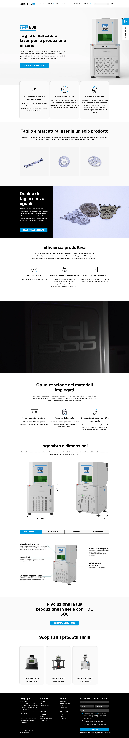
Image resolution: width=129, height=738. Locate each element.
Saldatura (63, 701)
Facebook (83, 733)
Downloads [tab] (98, 532)
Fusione (62, 705)
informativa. (86, 726)
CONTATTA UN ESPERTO (64, 623)
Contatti (87, 3)
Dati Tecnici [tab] (53, 532)
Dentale (62, 716)
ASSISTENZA (77, 3)
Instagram (92, 733)
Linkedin (100, 733)
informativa (95, 713)
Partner (42, 716)
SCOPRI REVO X (32, 678)
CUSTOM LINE (68, 3)
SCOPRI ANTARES (85, 678)
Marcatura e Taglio (65, 703)
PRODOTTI (58, 3)
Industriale (63, 718)
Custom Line (63, 707)
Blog (41, 707)
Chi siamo (42, 701)
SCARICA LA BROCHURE (33, 230)
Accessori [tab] (75, 532)
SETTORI (50, 3)
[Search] (108, 4)
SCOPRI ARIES (58, 678)
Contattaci (43, 714)
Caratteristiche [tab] (31, 532)
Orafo (61, 714)
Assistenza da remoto (46, 718)
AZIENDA (42, 3)
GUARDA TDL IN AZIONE (34, 65)
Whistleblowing (44, 720)
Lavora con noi (44, 705)
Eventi (41, 703)
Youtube (108, 733)
